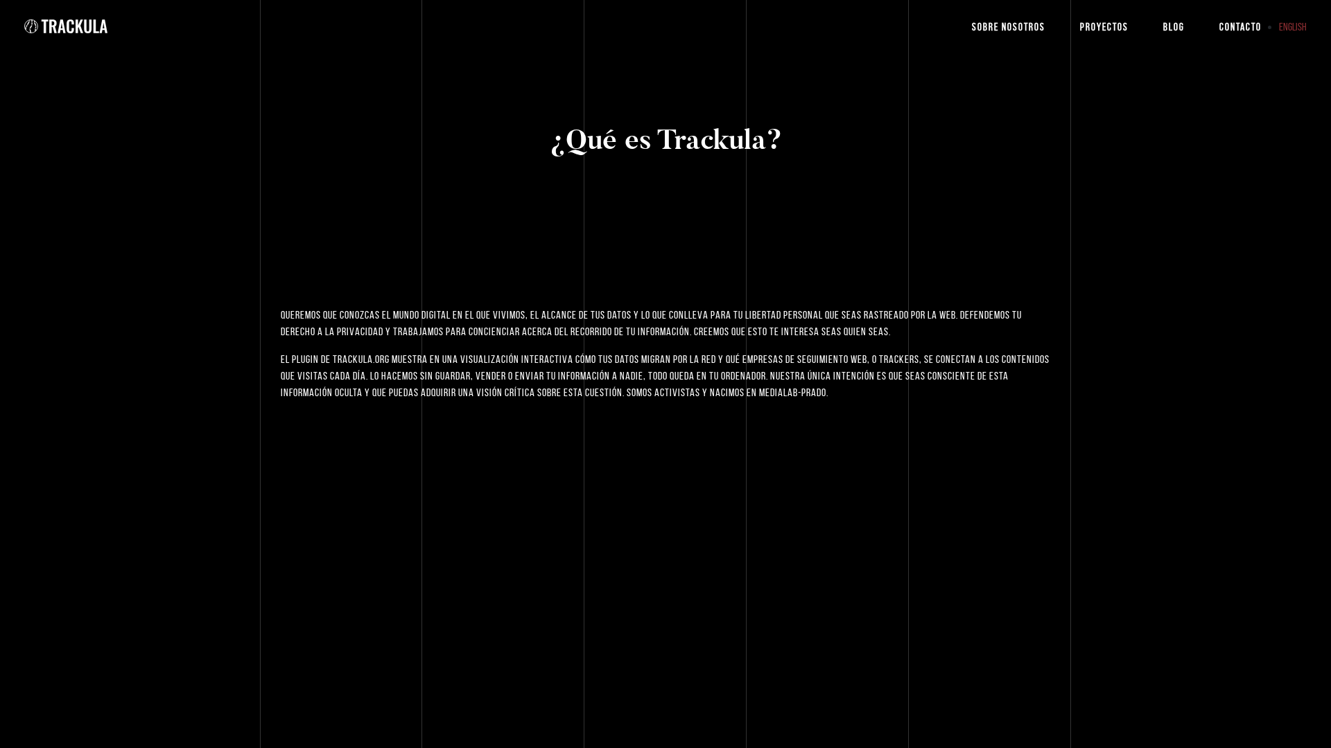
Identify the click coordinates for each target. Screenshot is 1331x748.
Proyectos (1104, 27)
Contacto (1240, 27)
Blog (1174, 27)
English (1293, 27)
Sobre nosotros (1008, 27)
